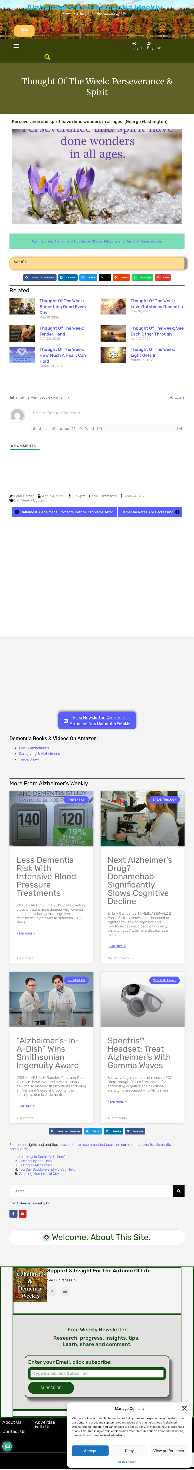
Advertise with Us (45, 1424)
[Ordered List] (60, 428)
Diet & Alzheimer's (34, 748)
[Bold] (34, 428)
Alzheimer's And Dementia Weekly (94, 8)
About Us (12, 1422)
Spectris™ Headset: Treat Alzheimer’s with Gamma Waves (139, 1053)
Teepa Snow (29, 759)
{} (93, 428)
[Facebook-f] (13, 1214)
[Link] (87, 428)
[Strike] (53, 428)
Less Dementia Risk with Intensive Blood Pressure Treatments (46, 876)
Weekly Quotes (32, 500)
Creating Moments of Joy (39, 1174)
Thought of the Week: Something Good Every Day (63, 306)
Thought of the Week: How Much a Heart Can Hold (63, 355)
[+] (99, 428)
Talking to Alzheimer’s (36, 1165)
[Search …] (47, 57)
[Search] (179, 1191)
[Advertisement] (97, 574)
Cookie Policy (127, 1461)
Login (179, 397)
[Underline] (47, 428)
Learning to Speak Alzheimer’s (42, 1157)
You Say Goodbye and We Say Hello (47, 1169)
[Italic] (40, 428)
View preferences (168, 1451)
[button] (184, 1408)
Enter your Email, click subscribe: (70, 1362)
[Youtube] (23, 1214)
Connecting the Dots (35, 1161)
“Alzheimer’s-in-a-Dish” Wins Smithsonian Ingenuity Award (48, 1053)
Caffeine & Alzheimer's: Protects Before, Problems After (67, 512)
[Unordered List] (67, 428)
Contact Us (14, 1431)
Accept (90, 1451)
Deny (129, 1451)
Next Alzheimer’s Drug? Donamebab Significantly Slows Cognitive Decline (140, 880)
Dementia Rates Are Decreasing (147, 512)
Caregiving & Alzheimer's (39, 754)
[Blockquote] (73, 428)
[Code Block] (80, 428)
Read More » (26, 933)
